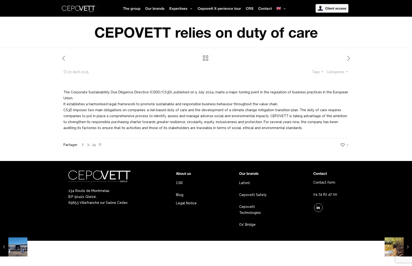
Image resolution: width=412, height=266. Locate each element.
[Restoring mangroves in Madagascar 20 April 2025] (398, 246)
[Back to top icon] (389, 256)
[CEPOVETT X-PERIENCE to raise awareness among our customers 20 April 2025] (13, 246)
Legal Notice (186, 203)
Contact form (324, 182)
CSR (179, 183)
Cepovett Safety (253, 195)
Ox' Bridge (247, 224)
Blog (179, 195)
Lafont (244, 183)
